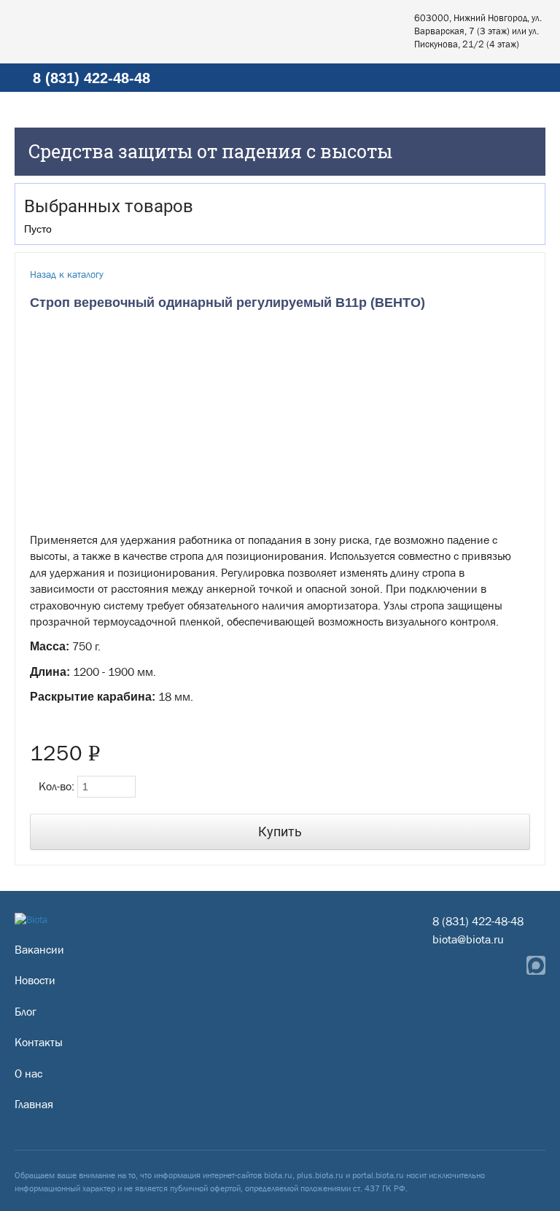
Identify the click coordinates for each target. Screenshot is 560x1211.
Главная (34, 1104)
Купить (280, 831)
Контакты (39, 1042)
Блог (25, 1011)
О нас (28, 1073)
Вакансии (39, 949)
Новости (35, 980)
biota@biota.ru (468, 939)
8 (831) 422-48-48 (91, 78)
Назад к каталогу (67, 274)
